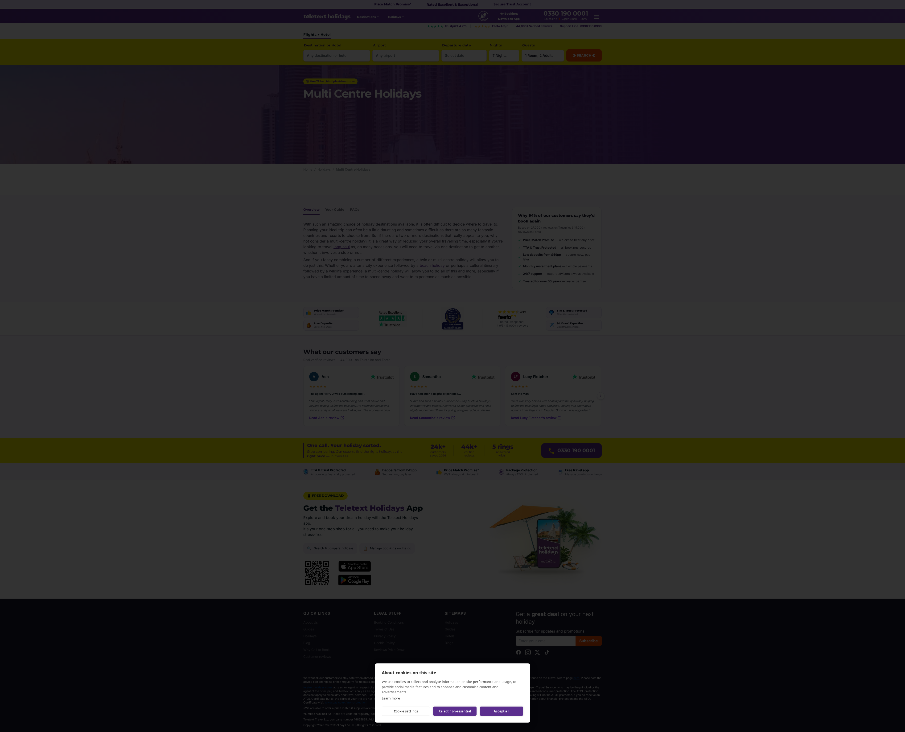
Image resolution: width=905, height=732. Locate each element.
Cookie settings (406, 711)
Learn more (391, 698)
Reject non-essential (455, 711)
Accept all (501, 711)
